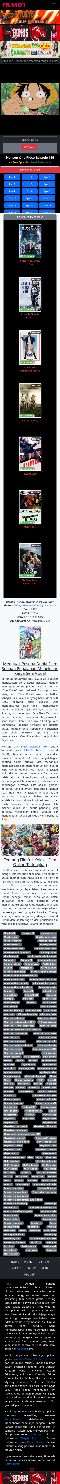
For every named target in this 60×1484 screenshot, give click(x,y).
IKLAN (44, 1268)
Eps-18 (47, 212)
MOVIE (28, 1261)
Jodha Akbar (37, 1434)
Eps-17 (29, 212)
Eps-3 (47, 176)
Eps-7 (12, 191)
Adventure (27, 605)
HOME (15, 1261)
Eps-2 (30, 176)
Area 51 (50, 1359)
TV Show (39, 1359)
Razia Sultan (35, 1442)
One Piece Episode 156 (30, 746)
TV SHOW (43, 1261)
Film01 (30, 750)
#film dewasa (10, 1006)
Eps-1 (12, 176)
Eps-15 (47, 205)
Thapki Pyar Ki (32, 1438)
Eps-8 (30, 191)
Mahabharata (13, 1419)
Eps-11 (29, 198)
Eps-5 (30, 184)
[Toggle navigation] (53, 5)
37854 (34, 613)
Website (21, 1349)
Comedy (38, 605)
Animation (50, 605)
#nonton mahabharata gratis (18, 1211)
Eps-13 (12, 205)
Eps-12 (47, 198)
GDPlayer (29, 147)
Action (17, 605)
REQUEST (30, 1274)
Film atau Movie (22, 1359)
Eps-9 (47, 191)
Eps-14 (29, 205)
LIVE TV (31, 1268)
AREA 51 (17, 1268)
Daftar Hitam (12, 1464)
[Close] (32, 21)
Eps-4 (12, 184)
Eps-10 (12, 198)
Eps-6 (47, 184)
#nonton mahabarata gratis (43, 1207)
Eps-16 (12, 212)
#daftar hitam (49, 964)
